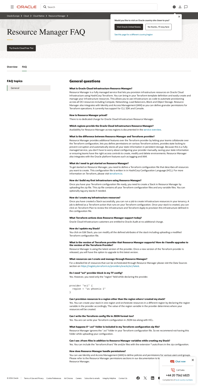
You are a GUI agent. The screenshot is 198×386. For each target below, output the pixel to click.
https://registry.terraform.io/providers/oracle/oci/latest (110, 265)
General (15, 87)
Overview (12, 66)
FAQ (24, 66)
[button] (12, 7)
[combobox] (99, 6)
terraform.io (116, 173)
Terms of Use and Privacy (33, 378)
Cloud (26, 15)
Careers (79, 378)
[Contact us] (186, 7)
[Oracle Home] (26, 7)
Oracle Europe (13, 15)
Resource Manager (57, 15)
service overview (152, 129)
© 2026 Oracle (12, 378)
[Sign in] (180, 7)
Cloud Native (38, 15)
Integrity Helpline (109, 378)
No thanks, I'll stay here (158, 26)
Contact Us (123, 378)
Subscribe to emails (92, 378)
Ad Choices (68, 378)
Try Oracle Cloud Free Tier (21, 48)
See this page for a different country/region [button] (134, 34)
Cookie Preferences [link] (53, 378)
